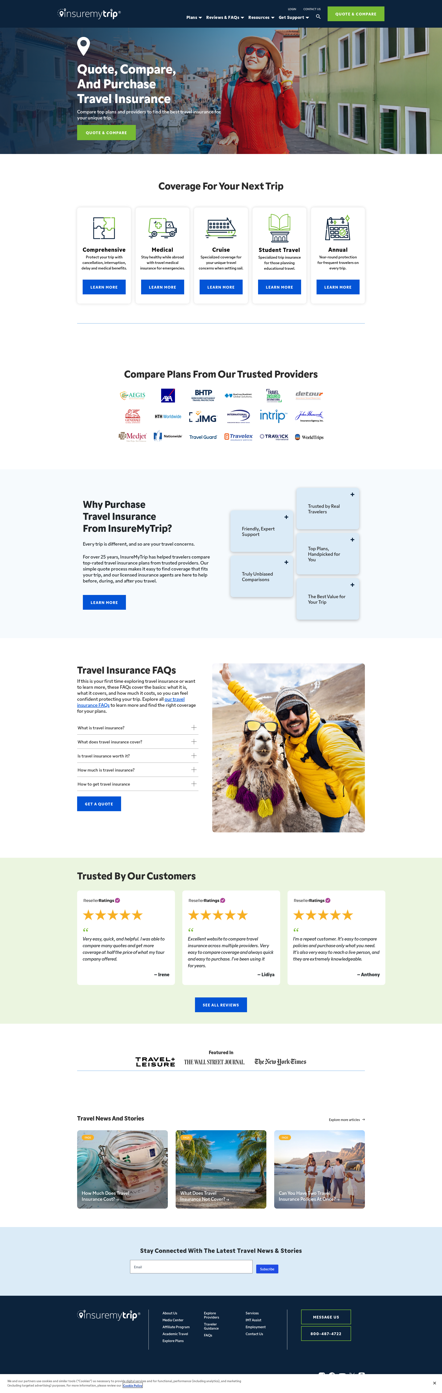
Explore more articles (344, 1120)
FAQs (208, 1335)
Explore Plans (173, 1340)
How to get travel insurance (104, 784)
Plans (191, 17)
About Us (170, 1312)
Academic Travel (175, 1333)
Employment (256, 1326)
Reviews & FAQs (222, 17)
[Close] (435, 1383)
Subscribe (267, 1269)
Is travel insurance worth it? (104, 756)
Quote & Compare (356, 13)
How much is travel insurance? (106, 770)
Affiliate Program (176, 1326)
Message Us (326, 1316)
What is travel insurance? (101, 728)
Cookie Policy (132, 1385)
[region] (221, 1383)
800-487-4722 (326, 1333)
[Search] (318, 17)
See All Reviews (221, 1004)
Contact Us (312, 9)
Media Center (173, 1319)
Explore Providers (211, 1314)
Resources (259, 17)
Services (252, 1312)
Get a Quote (99, 803)
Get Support (291, 17)
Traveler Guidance (211, 1326)
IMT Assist (253, 1319)
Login (292, 9)
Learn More (104, 287)
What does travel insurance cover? (110, 742)
